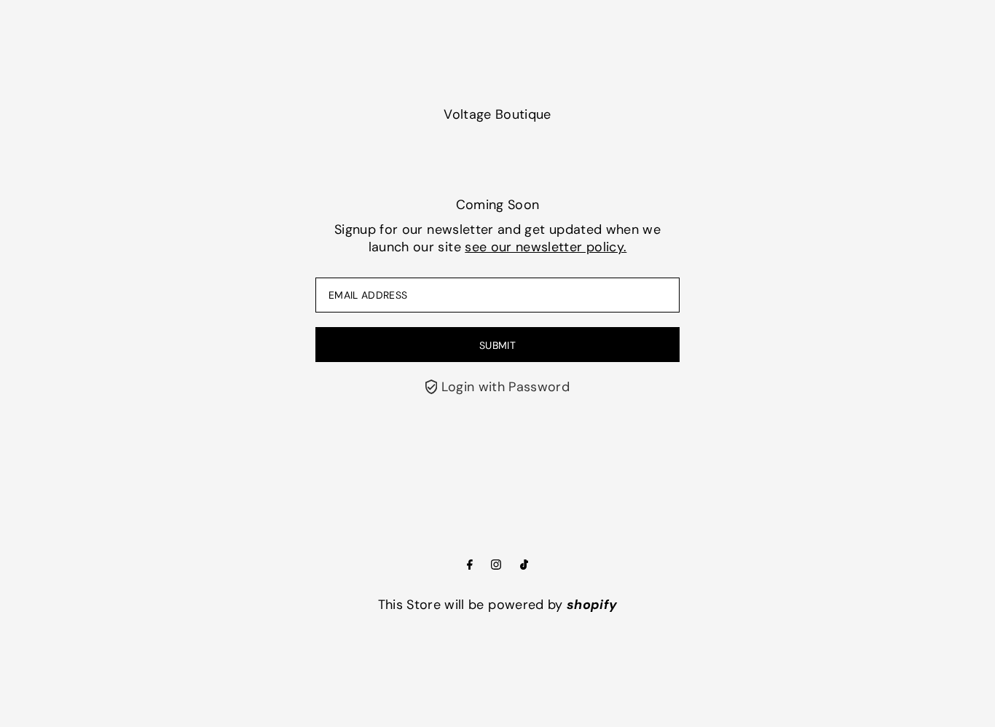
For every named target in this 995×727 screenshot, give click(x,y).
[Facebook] (470, 565)
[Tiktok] (524, 565)
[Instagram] (496, 565)
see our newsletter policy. (545, 247)
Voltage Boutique (497, 114)
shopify (592, 604)
